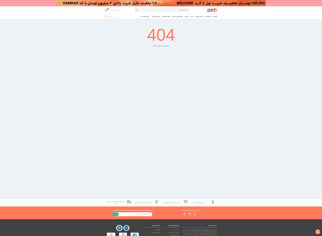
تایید (115, 214)
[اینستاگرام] (189, 214)
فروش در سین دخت (174, 232)
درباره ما (158, 230)
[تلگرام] (194, 214)
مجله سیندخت (156, 16)
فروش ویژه (110, 16)
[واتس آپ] (184, 214)
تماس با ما (176, 230)
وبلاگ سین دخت (155, 232)
